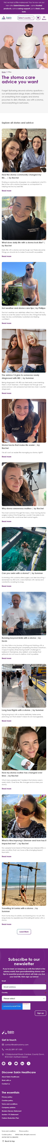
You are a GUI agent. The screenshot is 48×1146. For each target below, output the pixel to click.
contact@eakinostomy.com (16, 1045)
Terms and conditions (9, 1104)
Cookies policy (7, 1100)
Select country (24, 18)
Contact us (6, 1084)
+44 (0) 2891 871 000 (13, 1049)
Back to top (10, 1141)
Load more (24, 932)
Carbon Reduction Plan (10, 1118)
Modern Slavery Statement (11, 1111)
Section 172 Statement (10, 1114)
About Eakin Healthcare (10, 1077)
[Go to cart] (38, 18)
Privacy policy (7, 1097)
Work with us (6, 1080)
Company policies (8, 1107)
